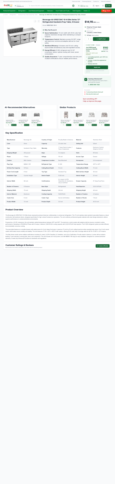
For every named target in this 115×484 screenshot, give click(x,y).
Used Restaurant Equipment (36, 10)
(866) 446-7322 (95, 84)
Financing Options (86, 1)
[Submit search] (73, 6)
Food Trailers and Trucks (63, 10)
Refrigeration (22, 10)
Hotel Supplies (77, 10)
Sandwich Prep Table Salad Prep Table (27, 14)
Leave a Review (103, 246)
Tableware (50, 10)
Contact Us (96, 1)
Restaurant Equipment (9, 10)
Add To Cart (102, 39)
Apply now (97, 67)
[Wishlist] (103, 5)
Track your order (76, 1)
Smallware (86, 10)
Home (6, 14)
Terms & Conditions (106, 1)
